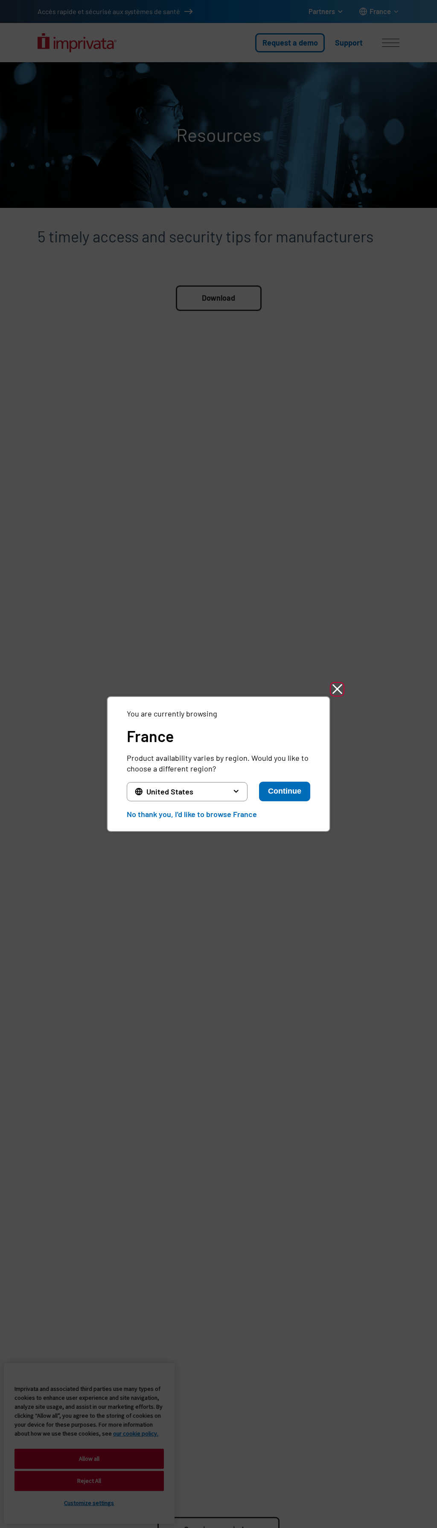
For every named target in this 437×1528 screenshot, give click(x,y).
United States (169, 791)
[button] (337, 689)
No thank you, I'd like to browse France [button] (192, 814)
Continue (284, 791)
